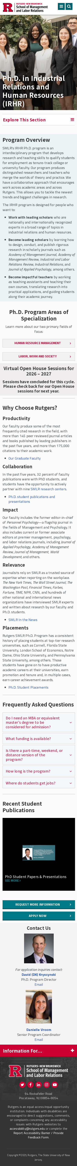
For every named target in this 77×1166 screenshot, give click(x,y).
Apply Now (37, 915)
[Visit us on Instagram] (46, 1085)
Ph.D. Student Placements (28, 687)
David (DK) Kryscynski (39, 974)
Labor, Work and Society (37, 356)
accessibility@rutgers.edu (27, 1128)
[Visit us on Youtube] (55, 1085)
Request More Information (37, 904)
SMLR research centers (48, 489)
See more (12, 881)
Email (39, 984)
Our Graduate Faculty (24, 458)
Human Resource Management (37, 343)
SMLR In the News (22, 619)
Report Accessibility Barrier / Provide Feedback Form (38, 1135)
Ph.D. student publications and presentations (31, 499)
